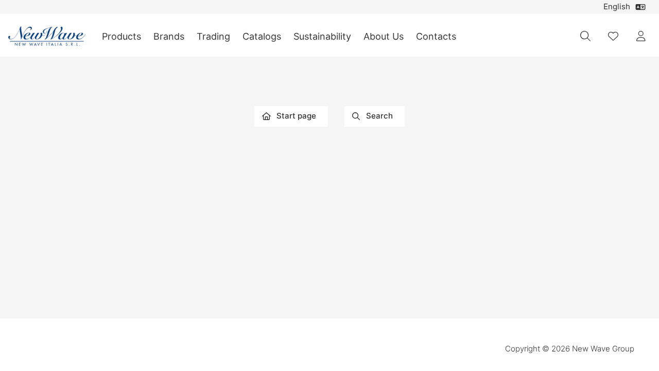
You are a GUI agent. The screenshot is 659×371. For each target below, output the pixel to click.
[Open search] (585, 36)
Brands (168, 36)
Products (121, 36)
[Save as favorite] (613, 36)
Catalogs (261, 36)
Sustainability (322, 36)
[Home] (46, 36)
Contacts (436, 36)
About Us (383, 36)
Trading (213, 36)
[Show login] (641, 36)
